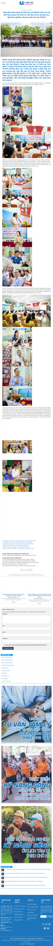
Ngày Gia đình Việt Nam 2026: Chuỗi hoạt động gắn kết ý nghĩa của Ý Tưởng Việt (25, 885)
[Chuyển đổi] (51, 660)
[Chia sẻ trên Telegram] (31, 570)
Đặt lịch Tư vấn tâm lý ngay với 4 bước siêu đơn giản (16, 547)
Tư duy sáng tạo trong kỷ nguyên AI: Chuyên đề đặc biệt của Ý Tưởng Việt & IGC (25, 873)
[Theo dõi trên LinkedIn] (44, 925)
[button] (3, 3)
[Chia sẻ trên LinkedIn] (29, 570)
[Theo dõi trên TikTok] (46, 921)
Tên (3, 625)
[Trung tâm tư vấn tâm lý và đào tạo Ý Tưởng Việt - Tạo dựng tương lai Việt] (26, 3)
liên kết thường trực (40, 574)
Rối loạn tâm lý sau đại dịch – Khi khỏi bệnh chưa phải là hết (18, 548)
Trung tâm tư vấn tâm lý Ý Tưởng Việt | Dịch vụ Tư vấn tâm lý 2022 (19, 540)
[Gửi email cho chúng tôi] (49, 921)
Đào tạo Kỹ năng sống (6, 660)
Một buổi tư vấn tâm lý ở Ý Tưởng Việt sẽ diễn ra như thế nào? (18, 543)
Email (4, 632)
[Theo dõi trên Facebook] (43, 921)
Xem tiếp (13, 602)
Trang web (4, 638)
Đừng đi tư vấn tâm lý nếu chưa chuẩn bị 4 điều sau (16, 545)
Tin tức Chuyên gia (6, 681)
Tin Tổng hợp (4, 678)
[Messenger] (50, 943)
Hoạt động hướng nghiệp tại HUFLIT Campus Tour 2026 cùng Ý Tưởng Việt (24, 881)
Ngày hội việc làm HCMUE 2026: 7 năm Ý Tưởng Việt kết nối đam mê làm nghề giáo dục (27, 877)
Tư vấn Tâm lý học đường (7, 665)
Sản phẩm (4, 673)
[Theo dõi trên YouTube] (48, 925)
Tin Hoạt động (5, 676)
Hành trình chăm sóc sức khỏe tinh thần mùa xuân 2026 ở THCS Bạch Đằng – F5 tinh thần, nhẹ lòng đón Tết (39, 596)
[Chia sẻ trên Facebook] (24, 570)
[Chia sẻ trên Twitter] (26, 570)
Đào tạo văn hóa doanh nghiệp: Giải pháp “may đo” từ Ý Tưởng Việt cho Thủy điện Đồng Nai (28, 869)
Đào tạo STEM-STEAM (7, 662)
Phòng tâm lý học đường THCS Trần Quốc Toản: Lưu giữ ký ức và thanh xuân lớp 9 (13, 595)
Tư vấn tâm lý (4, 668)
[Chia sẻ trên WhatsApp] (21, 570)
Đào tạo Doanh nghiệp (7, 657)
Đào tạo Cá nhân (5, 670)
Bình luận (5, 614)
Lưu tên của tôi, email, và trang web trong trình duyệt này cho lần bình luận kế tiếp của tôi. (25, 645)
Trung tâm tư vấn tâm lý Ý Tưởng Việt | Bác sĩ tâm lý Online (18, 542)
